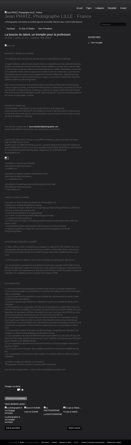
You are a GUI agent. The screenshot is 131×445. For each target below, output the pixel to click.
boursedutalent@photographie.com (43, 126)
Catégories (99, 8)
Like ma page (96, 42)
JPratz (22, 442)
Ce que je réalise (27, 29)
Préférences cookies (114, 442)
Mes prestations (45, 29)
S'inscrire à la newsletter (16, 398)
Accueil (79, 8)
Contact (123, 8)
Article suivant (74, 428)
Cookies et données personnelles (93, 442)
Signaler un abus (65, 442)
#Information (46, 38)
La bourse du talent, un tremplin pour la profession (38, 34)
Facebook (11, 29)
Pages (88, 8)
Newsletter (112, 8)
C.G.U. (76, 442)
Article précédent (13, 428)
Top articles (45, 442)
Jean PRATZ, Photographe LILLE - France (48, 16)
